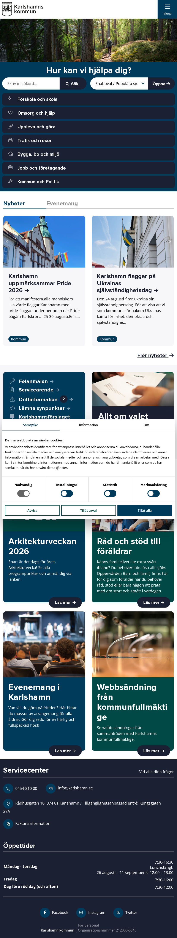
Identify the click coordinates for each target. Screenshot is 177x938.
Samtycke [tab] (30, 424)
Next (170, 241)
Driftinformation (42, 399)
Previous (7, 241)
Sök (74, 84)
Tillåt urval (88, 510)
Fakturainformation (32, 823)
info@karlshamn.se (75, 787)
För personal (88, 925)
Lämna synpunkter (42, 408)
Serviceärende (36, 390)
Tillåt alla (145, 510)
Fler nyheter (152, 355)
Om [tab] (146, 424)
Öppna (159, 84)
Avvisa (32, 510)
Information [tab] (88, 424)
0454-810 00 (26, 788)
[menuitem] (167, 9)
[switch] (67, 493)
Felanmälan (33, 381)
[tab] (24, 203)
